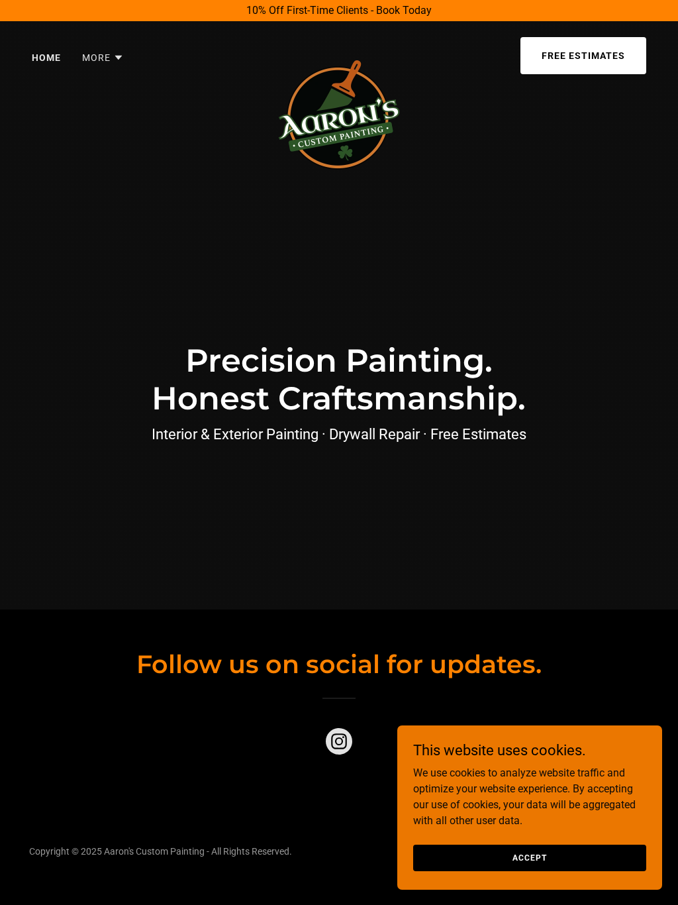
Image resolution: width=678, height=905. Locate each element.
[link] (339, 53)
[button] (103, 58)
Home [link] (46, 57)
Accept (529, 857)
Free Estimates (583, 55)
